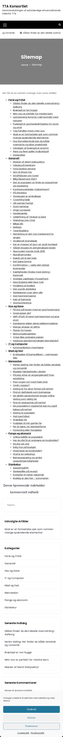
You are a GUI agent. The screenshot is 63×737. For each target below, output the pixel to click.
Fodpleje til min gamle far (27, 423)
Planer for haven (22, 330)
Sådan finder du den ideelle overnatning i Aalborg (29, 632)
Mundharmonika (22, 254)
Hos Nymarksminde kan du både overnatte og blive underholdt (31, 143)
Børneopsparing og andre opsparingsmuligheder (27, 459)
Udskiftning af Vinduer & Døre (29, 216)
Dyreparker (19, 155)
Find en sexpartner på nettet (29, 402)
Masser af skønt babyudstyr (29, 161)
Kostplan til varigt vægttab (28, 474)
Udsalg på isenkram (24, 165)
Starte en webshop (24, 454)
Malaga (17, 227)
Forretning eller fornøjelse (27, 430)
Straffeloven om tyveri (26, 175)
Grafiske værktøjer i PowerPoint (30, 278)
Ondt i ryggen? (21, 385)
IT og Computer (18, 344)
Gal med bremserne (24, 295)
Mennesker (15, 361)
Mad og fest (15, 350)
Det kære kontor (22, 261)
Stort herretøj (20, 206)
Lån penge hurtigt (23, 203)
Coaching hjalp (21, 199)
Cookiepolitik (23, 733)
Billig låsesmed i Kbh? (25, 179)
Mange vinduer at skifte (26, 326)
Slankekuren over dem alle (28, 292)
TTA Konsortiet (15, 6)
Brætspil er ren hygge (25, 110)
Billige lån (18, 223)
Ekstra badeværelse (24, 333)
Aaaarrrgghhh (21, 467)
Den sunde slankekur (24, 289)
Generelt (13, 158)
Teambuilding (20, 230)
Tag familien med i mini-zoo (29, 130)
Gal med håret (21, 416)
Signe (8, 690)
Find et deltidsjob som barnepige (32, 392)
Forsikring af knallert (24, 285)
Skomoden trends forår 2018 (29, 251)
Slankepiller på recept (25, 471)
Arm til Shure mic (22, 172)
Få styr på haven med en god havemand (36, 309)
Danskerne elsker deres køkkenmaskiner (35, 323)
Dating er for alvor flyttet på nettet (33, 388)
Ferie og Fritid (16, 99)
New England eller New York (28, 282)
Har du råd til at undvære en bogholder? (36, 440)
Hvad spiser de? (22, 313)
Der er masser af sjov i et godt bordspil (35, 244)
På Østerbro (20, 192)
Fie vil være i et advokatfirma (29, 426)
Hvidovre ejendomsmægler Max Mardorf (36, 340)
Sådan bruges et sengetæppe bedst (34, 247)
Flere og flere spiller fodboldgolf (31, 151)
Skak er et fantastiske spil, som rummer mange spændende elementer (35, 136)
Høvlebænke (20, 213)
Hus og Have (16, 306)
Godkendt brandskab (25, 240)
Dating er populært (24, 412)
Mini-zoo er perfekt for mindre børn (33, 113)
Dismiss (31, 717)
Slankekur (14, 464)
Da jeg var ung (21, 443)
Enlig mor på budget (24, 447)
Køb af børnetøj (22, 299)
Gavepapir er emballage (27, 196)
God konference (22, 302)
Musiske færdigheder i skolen (29, 371)
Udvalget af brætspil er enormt (31, 148)
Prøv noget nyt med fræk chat (30, 381)
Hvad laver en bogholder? (27, 450)
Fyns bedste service (24, 168)
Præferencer (31, 726)
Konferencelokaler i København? (31, 189)
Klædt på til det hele (25, 258)
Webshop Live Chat (24, 220)
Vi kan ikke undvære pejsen (28, 337)
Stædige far (20, 419)
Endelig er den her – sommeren (30, 478)
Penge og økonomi (19, 433)
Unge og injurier (21, 210)
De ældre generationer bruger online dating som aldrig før (34, 397)
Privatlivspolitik (37, 733)
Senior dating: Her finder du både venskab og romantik (30, 643)
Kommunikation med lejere (28, 347)
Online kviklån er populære (28, 437)
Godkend (31, 709)
